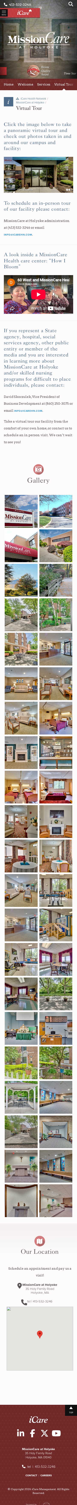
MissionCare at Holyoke (30, 102)
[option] (38, 71)
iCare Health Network (33, 98)
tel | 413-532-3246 (41, 1467)
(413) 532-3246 (19, 228)
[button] (40, 1335)
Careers (46, 1475)
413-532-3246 (19, 5)
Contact (31, 1475)
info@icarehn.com (18, 234)
